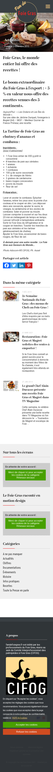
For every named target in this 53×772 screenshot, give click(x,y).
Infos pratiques (11, 581)
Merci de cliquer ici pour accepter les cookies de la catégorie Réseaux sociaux (25, 475)
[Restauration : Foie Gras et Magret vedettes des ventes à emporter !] (12, 353)
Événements (9, 572)
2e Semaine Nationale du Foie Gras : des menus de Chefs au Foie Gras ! (35, 302)
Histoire (7, 577)
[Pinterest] (28, 265)
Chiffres (7, 563)
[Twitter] (14, 265)
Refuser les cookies (26, 732)
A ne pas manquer (12, 554)
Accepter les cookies (26, 724)
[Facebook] (6, 265)
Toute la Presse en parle (16, 590)
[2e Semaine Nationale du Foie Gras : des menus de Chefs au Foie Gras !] (12, 308)
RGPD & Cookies (19, 718)
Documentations (12, 567)
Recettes (7, 586)
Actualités (12, 40)
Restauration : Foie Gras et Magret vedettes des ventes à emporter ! (36, 342)
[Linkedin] (21, 265)
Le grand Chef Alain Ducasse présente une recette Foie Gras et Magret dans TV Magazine (35, 393)
